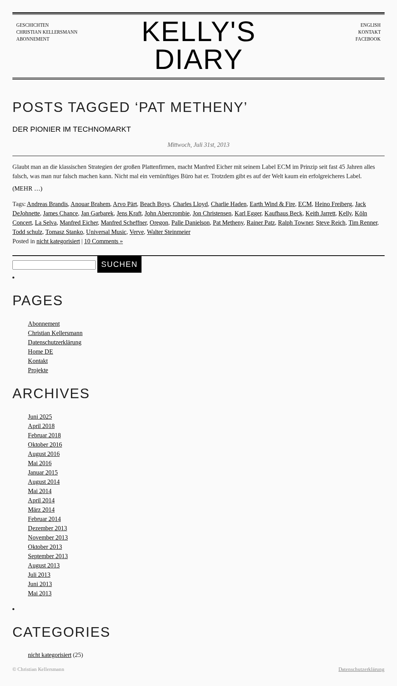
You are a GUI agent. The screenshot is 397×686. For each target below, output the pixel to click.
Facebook (368, 39)
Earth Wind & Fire (272, 204)
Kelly (345, 213)
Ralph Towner (295, 222)
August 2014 (44, 481)
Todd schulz (27, 232)
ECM (305, 204)
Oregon (159, 222)
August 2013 (44, 565)
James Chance (60, 213)
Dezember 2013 (47, 528)
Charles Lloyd (190, 204)
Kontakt (369, 32)
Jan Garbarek (97, 213)
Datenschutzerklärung (54, 342)
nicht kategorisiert (58, 241)
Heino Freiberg (333, 204)
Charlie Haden (229, 204)
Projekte (38, 370)
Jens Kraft (129, 213)
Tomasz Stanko (64, 232)
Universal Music (106, 232)
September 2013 (48, 556)
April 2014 (41, 500)
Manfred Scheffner (124, 222)
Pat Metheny (228, 222)
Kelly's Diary (199, 45)
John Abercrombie (167, 213)
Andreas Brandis (47, 204)
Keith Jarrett (320, 213)
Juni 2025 (40, 416)
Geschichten (32, 25)
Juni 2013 (40, 584)
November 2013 (48, 537)
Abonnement (32, 39)
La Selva (46, 222)
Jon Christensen (212, 213)
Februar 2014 (44, 519)
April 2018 (41, 426)
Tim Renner (363, 222)
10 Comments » (103, 241)
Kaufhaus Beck (283, 213)
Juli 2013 (39, 574)
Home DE (40, 351)
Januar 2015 (43, 472)
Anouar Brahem (90, 204)
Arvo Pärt (125, 204)
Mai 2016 (40, 463)
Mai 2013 (40, 593)
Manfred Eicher (79, 222)
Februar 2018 (44, 435)
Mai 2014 (40, 491)
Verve (136, 232)
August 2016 (44, 453)
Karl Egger (248, 213)
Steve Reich (330, 222)
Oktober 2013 (45, 546)
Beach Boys (155, 204)
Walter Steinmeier (168, 232)
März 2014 (41, 509)
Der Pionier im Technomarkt (71, 129)
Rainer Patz (261, 222)
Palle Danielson (190, 222)
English (371, 25)
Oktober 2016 (45, 444)
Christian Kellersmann (47, 32)
